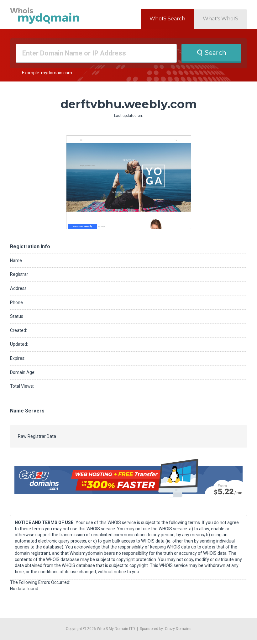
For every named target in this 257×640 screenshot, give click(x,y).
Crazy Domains (178, 629)
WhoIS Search (167, 19)
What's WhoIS (220, 19)
